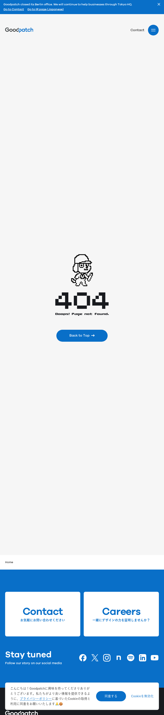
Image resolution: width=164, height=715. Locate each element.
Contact (137, 30)
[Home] (19, 30)
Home (9, 562)
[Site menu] (153, 30)
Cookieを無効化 (142, 696)
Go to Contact (13, 9)
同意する (111, 696)
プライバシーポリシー (36, 698)
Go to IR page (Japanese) (45, 9)
